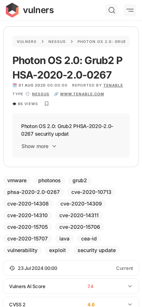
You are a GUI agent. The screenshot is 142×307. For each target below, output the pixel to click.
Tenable (113, 85)
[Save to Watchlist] (47, 104)
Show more (34, 146)
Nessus (57, 41)
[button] (71, 268)
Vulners (27, 41)
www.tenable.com (82, 94)
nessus (41, 94)
